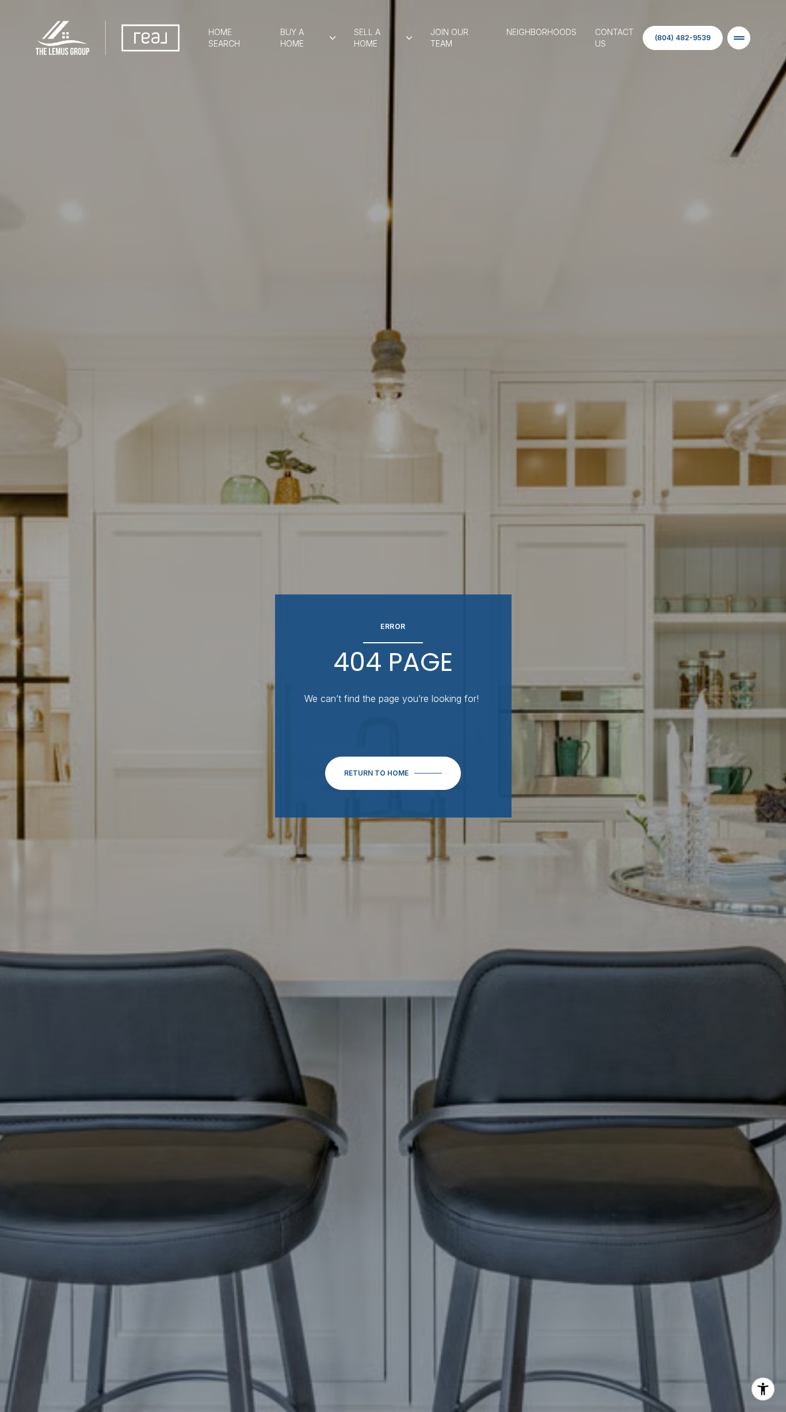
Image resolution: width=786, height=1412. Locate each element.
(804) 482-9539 (683, 37)
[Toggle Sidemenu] (738, 37)
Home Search (224, 37)
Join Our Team (449, 37)
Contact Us (614, 37)
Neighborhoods (541, 32)
